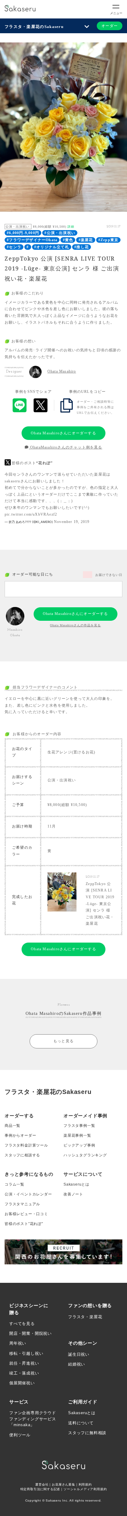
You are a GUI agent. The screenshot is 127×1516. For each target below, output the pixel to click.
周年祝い (17, 1343)
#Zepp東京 (108, 240)
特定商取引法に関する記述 (40, 1489)
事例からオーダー (20, 1135)
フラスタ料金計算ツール (26, 1145)
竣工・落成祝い (24, 1373)
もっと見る (63, 1041)
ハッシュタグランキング (85, 1155)
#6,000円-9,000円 (23, 233)
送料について (81, 1423)
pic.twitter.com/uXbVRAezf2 (31, 514)
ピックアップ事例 (79, 1145)
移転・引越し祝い (26, 1353)
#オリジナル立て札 (51, 247)
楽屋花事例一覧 (77, 1135)
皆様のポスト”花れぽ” (24, 1224)
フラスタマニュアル (22, 1204)
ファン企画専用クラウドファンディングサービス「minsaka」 (32, 1418)
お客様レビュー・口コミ (26, 1214)
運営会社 (41, 1484)
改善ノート (73, 1194)
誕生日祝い (78, 1354)
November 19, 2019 (71, 522)
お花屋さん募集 (63, 1484)
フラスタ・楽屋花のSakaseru (34, 26)
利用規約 (85, 1484)
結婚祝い (76, 1364)
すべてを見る (22, 1323)
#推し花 (81, 247)
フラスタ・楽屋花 (85, 1317)
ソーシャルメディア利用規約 (85, 1489)
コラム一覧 (14, 1184)
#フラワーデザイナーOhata (32, 240)
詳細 (71, 226)
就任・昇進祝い (24, 1363)
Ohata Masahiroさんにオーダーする (63, 433)
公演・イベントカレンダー (28, 1194)
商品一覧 (12, 1125)
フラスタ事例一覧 (79, 1125)
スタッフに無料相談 (87, 1432)
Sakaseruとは (76, 1184)
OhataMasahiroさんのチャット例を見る (65, 447)
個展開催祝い (22, 1383)
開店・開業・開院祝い (30, 1333)
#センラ (14, 247)
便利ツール (20, 1435)
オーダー (109, 26)
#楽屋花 (86, 240)
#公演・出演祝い (59, 233)
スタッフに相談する (22, 1155)
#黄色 (68, 240)
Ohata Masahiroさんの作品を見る (75, 625)
